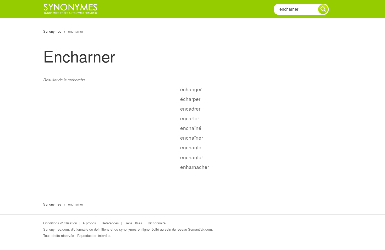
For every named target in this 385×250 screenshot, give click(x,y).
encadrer (190, 108)
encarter (189, 118)
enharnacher (194, 166)
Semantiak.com (200, 229)
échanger (191, 89)
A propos (89, 222)
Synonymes (52, 31)
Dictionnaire (157, 222)
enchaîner (191, 137)
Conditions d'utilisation (60, 222)
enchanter (191, 157)
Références (110, 222)
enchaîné (190, 127)
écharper (190, 98)
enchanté (190, 147)
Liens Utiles (133, 222)
